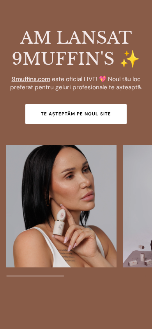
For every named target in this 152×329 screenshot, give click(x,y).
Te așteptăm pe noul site (76, 114)
